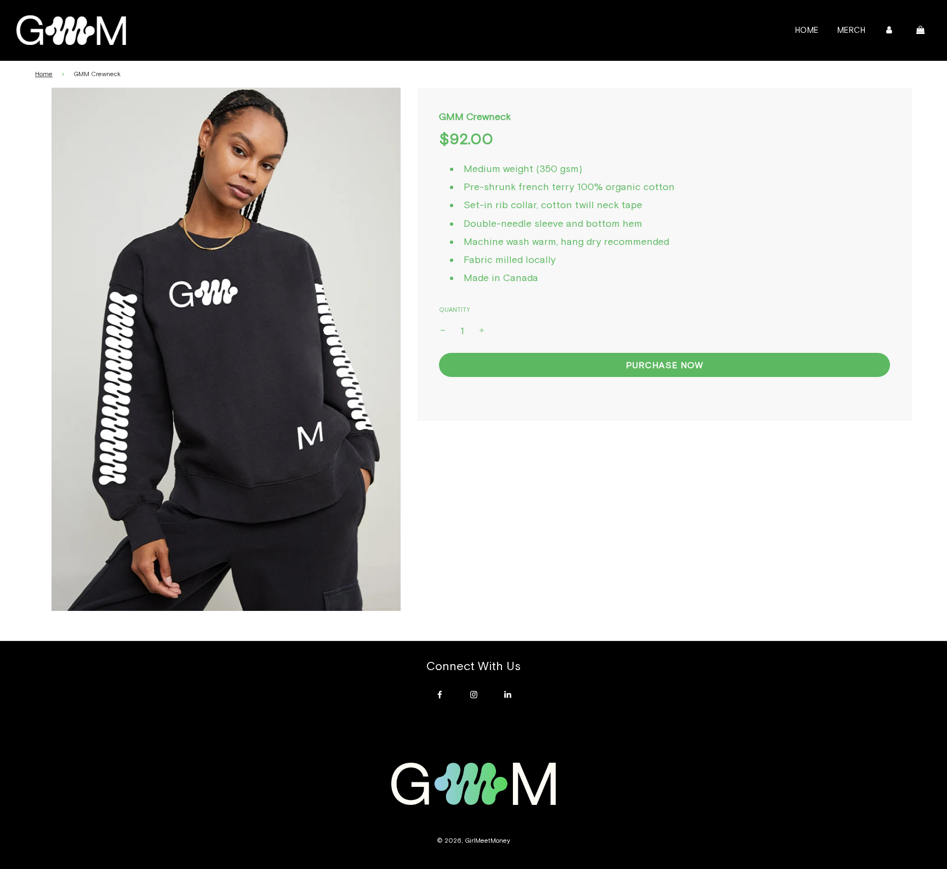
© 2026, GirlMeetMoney (473, 840)
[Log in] (889, 30)
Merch (851, 30)
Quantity (454, 309)
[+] (482, 331)
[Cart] (922, 30)
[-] (443, 331)
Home (807, 30)
